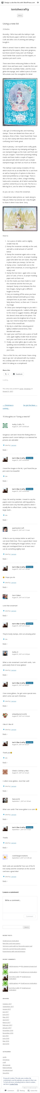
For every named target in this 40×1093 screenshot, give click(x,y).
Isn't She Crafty (18, 458)
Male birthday (7, 1068)
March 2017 (6, 1022)
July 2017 (5, 1012)
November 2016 (8, 1033)
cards (21, 389)
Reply (4, 450)
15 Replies (6, 29)
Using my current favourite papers (14, 949)
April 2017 (6, 1020)
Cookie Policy (13, 1084)
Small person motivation (11, 941)
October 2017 (7, 1004)
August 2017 (7, 1009)
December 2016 (8, 1030)
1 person (13, 445)
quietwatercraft (18, 528)
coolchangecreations (20, 856)
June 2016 (6, 1038)
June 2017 (6, 1015)
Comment (29, 916)
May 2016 (6, 1041)
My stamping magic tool (29, 966)
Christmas (27, 389)
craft (4, 1062)
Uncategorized (8, 1070)
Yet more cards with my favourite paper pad (17, 946)
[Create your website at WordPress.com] (20, 2)
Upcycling (6, 1073)
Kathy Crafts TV (18, 424)
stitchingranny (14, 966)
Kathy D (15, 652)
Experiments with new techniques (14, 951)
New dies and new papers (11, 943)
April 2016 (6, 1044)
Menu (20, 15)
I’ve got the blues (30, 405)
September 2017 (8, 1007)
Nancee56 (16, 799)
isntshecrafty (20, 9)
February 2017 (7, 1025)
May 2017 (6, 1017)
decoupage (6, 1065)
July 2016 (5, 1036)
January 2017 (7, 1028)
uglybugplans (13, 972)
